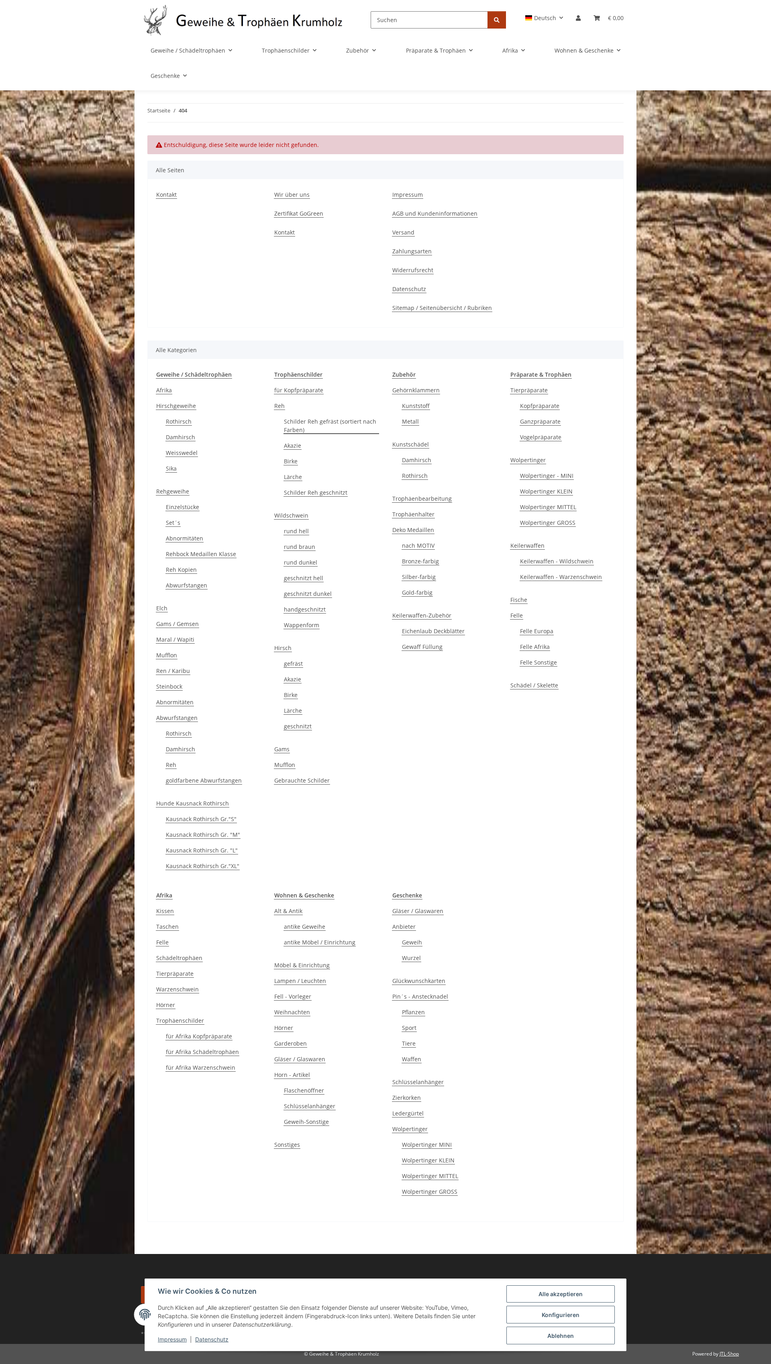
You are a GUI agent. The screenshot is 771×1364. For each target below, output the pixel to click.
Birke (291, 461)
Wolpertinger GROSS (547, 522)
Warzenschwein (177, 989)
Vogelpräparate (540, 437)
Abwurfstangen (186, 585)
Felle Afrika (535, 646)
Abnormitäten (184, 538)
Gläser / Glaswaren (299, 1059)
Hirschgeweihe (176, 406)
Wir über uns (292, 194)
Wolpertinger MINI (427, 1144)
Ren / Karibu (173, 671)
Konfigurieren (560, 1314)
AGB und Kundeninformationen (434, 213)
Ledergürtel (408, 1113)
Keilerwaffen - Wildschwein (557, 561)
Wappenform (301, 625)
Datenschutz (211, 1339)
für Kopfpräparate (298, 390)
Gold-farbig (417, 592)
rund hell (296, 531)
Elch (161, 608)
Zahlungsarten (412, 251)
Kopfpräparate (539, 406)
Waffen (411, 1059)
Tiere (409, 1043)
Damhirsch (180, 437)
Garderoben (290, 1043)
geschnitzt (298, 726)
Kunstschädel (410, 444)
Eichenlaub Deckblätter (433, 631)
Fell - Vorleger (292, 996)
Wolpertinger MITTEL (548, 507)
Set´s (173, 522)
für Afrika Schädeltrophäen (202, 1052)
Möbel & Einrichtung (302, 965)
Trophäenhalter (413, 514)
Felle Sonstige (538, 662)
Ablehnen (560, 1335)
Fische (518, 600)
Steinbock (169, 686)
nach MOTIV (418, 545)
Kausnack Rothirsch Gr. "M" (203, 834)
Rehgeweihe (172, 491)
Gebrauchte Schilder (302, 780)
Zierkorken (406, 1097)
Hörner (165, 1005)
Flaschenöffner (304, 1090)
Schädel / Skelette (534, 685)
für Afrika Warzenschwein (200, 1067)
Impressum (172, 1339)
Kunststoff (416, 406)
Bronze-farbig (420, 561)
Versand (403, 232)
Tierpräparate (529, 390)
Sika (171, 468)
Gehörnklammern (416, 390)
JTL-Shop (729, 1353)
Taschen (167, 926)
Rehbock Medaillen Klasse (201, 554)
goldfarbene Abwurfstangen (204, 780)
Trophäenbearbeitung (422, 498)
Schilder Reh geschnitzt (315, 492)
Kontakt (166, 194)
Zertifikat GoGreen (298, 213)
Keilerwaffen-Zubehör (421, 615)
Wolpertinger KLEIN (546, 491)
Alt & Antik (288, 911)
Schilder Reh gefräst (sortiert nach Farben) (330, 426)
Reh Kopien (181, 569)
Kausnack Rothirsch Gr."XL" (202, 866)
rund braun (299, 546)
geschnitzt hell (303, 578)
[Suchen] (496, 20)
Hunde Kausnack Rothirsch (192, 803)
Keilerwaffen (527, 545)
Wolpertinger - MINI (546, 475)
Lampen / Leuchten (300, 981)
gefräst (293, 663)
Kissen (165, 911)
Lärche (293, 477)
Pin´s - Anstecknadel (420, 996)
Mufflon (166, 655)
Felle (516, 615)
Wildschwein (291, 515)
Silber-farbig (419, 577)
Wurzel (411, 958)
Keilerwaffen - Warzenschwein (561, 577)
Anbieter (404, 926)
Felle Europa (536, 631)
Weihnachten (292, 1012)
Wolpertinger (528, 460)
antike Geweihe (304, 926)
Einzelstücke (182, 507)
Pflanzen (413, 1012)
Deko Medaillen (413, 530)
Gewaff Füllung (422, 646)
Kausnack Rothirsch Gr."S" (201, 819)
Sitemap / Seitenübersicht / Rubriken (442, 308)
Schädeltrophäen (179, 958)
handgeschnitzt (305, 609)
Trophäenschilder (180, 1020)
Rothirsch (179, 421)
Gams (282, 749)
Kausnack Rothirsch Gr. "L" (202, 850)
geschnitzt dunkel (308, 593)
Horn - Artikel (292, 1075)
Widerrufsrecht (412, 270)
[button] (544, 18)
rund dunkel (300, 562)
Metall (410, 421)
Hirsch (283, 648)
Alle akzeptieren (560, 1294)
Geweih (412, 942)
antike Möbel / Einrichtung (319, 942)
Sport (409, 1028)
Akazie (292, 445)
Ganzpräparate (540, 421)
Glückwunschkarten (418, 981)
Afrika (164, 390)
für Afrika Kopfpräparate (199, 1036)
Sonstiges (287, 1144)
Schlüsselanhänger (309, 1106)
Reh (171, 765)
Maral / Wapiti (175, 639)
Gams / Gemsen (177, 624)
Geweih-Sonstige (306, 1121)
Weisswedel (182, 453)
